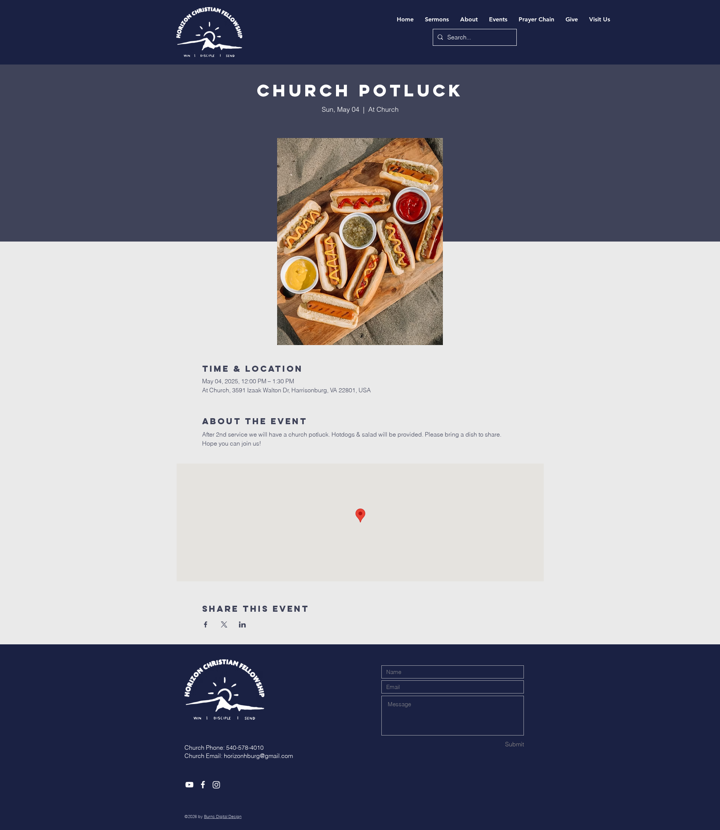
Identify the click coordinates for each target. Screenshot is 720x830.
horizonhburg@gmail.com (258, 755)
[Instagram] (216, 784)
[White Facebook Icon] (203, 784)
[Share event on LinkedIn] (242, 624)
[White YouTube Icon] (189, 784)
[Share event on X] (224, 624)
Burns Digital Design (223, 816)
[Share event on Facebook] (205, 624)
